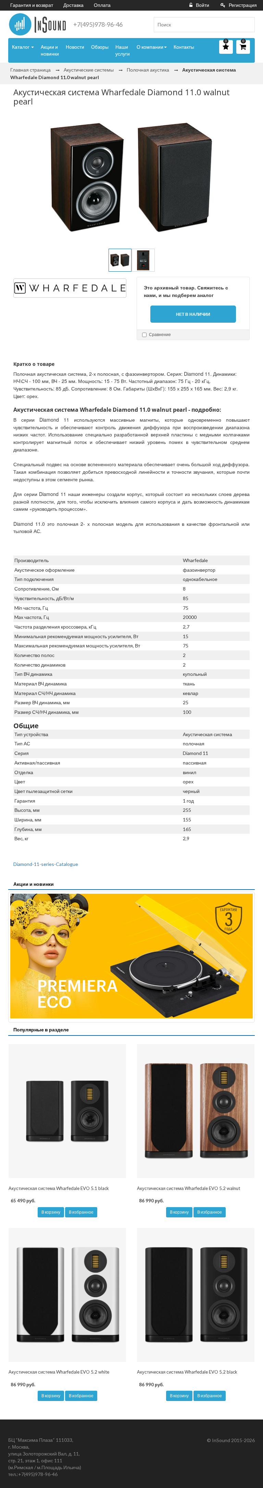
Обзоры (100, 47)
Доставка (73, 5)
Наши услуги (122, 50)
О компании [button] (150, 47)
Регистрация (243, 5)
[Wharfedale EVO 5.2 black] (195, 1295)
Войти (202, 5)
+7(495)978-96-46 (98, 24)
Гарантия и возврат (31, 5)
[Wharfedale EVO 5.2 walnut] (195, 1111)
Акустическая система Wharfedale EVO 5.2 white (59, 1372)
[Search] (246, 24)
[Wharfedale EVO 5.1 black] (67, 1111)
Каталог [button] (21, 47)
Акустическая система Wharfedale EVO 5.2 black (187, 1372)
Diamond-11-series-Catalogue (45, 864)
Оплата (102, 5)
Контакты (184, 47)
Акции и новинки (50, 50)
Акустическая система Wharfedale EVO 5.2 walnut (188, 1188)
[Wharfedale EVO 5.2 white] (67, 1295)
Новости (75, 47)
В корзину (50, 1212)
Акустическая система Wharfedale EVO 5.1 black (59, 1188)
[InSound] (37, 24)
